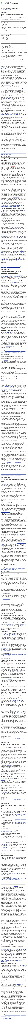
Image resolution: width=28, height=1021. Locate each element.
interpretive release (5, 512)
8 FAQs (13, 602)
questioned (15, 227)
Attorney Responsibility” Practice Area (10, 206)
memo (2, 955)
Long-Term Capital (10, 346)
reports (16, 432)
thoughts (9, 462)
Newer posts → (8, 9)
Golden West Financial (7, 850)
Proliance (21, 251)
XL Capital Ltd (5, 847)
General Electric (6, 599)
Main (3, 9)
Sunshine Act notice (19, 712)
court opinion (18, 205)
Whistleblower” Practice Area (17, 671)
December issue (14, 873)
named (11, 778)
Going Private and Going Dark (9, 634)
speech (22, 624)
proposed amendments (16, 700)
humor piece (18, 462)
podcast (6, 360)
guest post (19, 534)
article (12, 162)
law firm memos (12, 706)
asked (4, 236)
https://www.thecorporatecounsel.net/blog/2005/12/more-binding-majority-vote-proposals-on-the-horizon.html (13, 267)
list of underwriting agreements (17, 808)
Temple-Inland (5, 844)
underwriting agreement (20, 814)
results (8, 17)
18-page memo (4, 648)
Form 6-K (9, 765)
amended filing (18, 259)
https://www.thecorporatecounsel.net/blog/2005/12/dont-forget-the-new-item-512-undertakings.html (13, 655)
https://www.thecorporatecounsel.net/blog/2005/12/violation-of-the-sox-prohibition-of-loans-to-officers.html (13, 800)
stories (15, 857)
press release (16, 197)
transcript (5, 792)
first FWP (17, 837)
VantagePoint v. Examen (9, 386)
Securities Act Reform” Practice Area (9, 949)
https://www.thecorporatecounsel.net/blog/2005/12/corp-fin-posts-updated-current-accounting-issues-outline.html (13, 352)
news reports (10, 332)
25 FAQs (16, 886)
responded (13, 229)
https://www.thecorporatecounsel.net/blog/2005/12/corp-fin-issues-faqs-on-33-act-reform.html (13, 1016)
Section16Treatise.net (6, 68)
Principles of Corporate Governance (9, 114)
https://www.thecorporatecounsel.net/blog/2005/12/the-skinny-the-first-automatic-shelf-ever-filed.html (13, 569)
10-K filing (20, 237)
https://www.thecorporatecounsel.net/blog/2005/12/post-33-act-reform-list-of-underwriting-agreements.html (13, 879)
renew (8, 98)
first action (17, 747)
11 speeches (10, 624)
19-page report (19, 984)
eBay (24, 597)
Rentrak (3, 252)
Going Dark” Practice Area (9, 650)
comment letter (4, 259)
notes (24, 949)
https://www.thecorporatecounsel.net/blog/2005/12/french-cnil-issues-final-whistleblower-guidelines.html (12, 739)
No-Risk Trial (7, 85)
